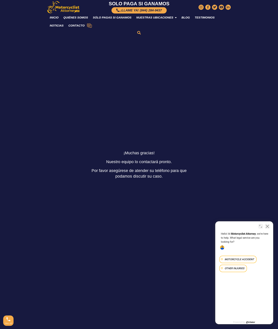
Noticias (57, 25)
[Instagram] (201, 7)
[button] (139, 33)
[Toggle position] (260, 226)
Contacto (76, 25)
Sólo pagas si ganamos (112, 17)
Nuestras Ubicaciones (154, 17)
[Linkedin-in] (228, 7)
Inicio (54, 17)
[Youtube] (221, 7)
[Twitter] (214, 7)
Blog (185, 17)
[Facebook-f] (207, 7)
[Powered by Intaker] (250, 322)
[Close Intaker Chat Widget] (267, 226)
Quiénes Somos (75, 17)
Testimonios (205, 17)
